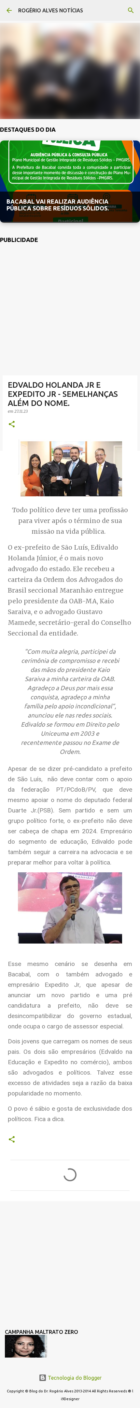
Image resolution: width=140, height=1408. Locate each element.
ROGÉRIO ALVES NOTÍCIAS (50, 10)
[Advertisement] (70, 350)
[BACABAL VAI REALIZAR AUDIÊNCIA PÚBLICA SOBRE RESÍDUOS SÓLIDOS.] (70, 220)
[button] (12, 424)
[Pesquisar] (131, 10)
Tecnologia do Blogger (74, 1378)
